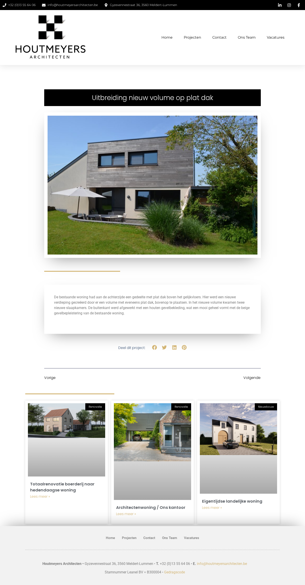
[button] (154, 347)
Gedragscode (174, 572)
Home (167, 37)
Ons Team (247, 37)
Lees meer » (40, 496)
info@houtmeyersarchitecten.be (222, 564)
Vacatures (275, 37)
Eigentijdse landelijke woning (232, 501)
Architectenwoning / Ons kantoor (150, 507)
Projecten (192, 37)
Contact (219, 37)
